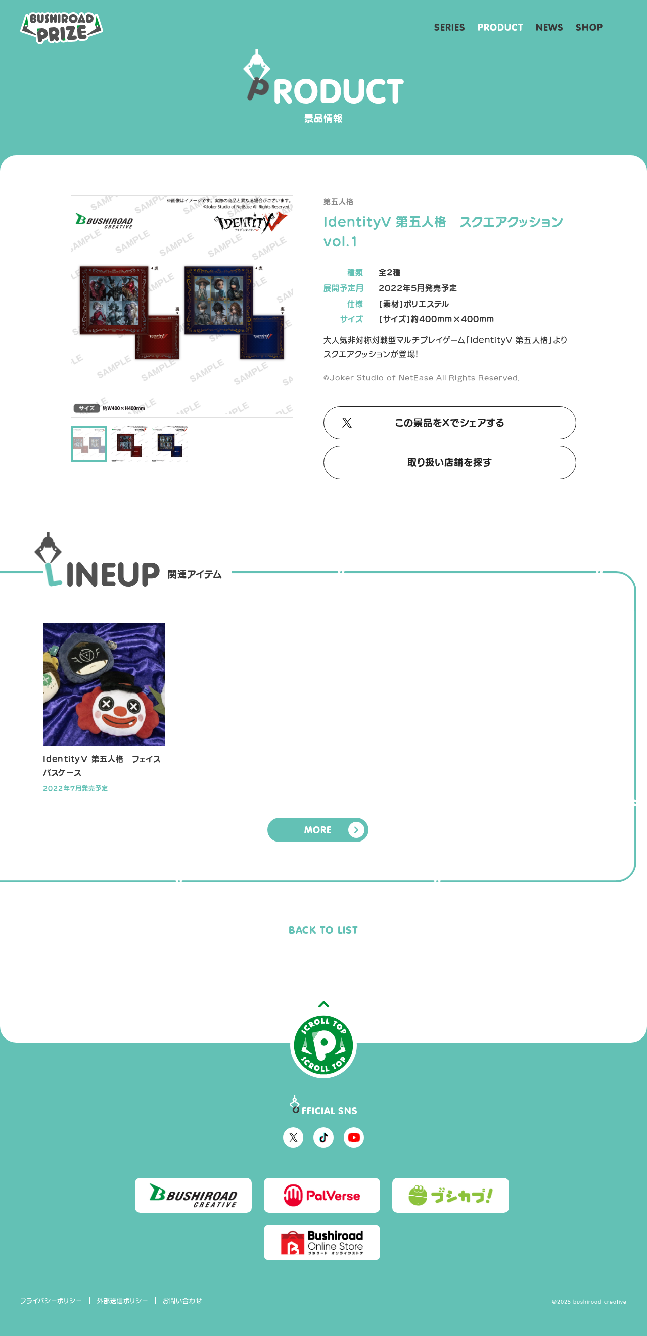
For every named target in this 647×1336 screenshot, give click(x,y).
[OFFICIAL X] (293, 1137)
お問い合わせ (182, 1301)
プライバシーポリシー (51, 1301)
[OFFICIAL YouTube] (354, 1137)
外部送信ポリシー (123, 1301)
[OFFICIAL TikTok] (323, 1137)
